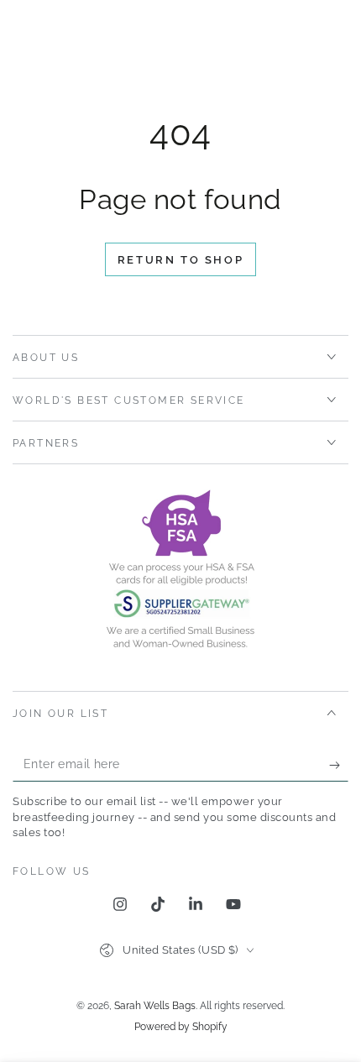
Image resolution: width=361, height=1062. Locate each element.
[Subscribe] (338, 764)
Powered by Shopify (181, 1027)
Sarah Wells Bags (155, 1006)
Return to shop (180, 260)
